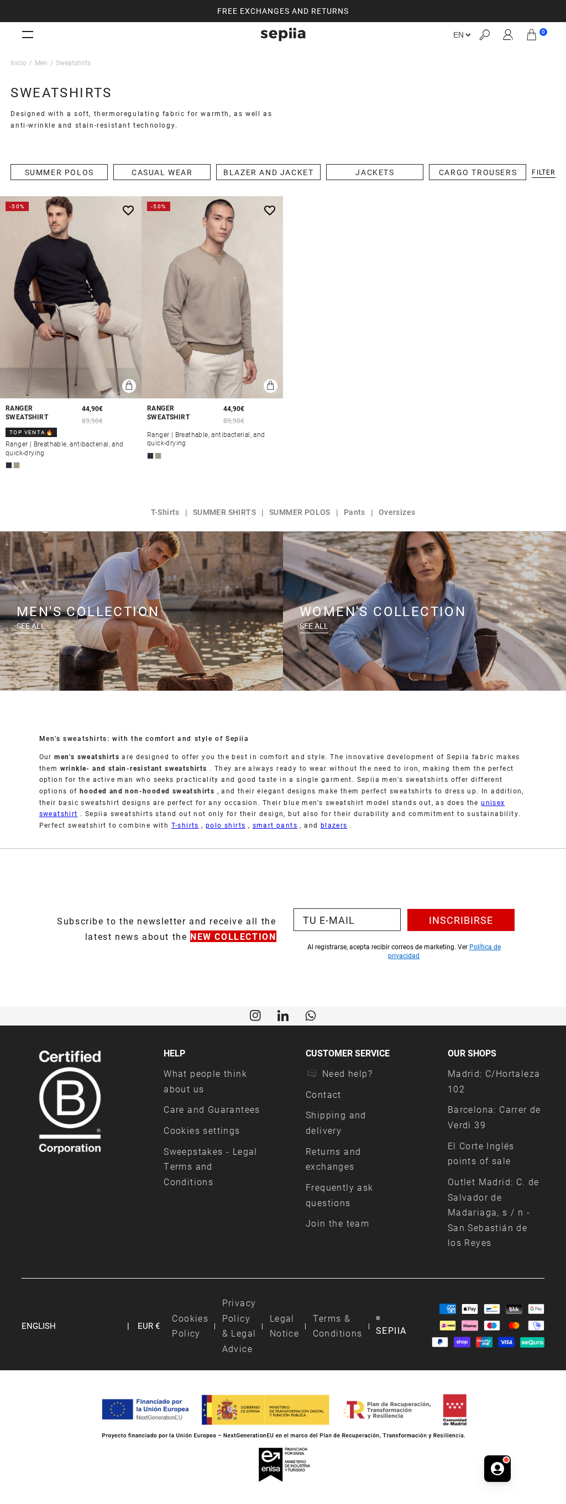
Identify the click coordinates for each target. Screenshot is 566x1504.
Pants (354, 512)
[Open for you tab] (497, 1468)
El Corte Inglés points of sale (481, 1153)
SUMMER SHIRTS (224, 512)
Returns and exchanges (333, 1158)
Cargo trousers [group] (478, 172)
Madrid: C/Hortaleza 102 (494, 1081)
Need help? (347, 1073)
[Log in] (508, 35)
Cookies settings (202, 1130)
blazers (334, 825)
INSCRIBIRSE (461, 920)
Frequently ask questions (340, 1194)
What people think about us (205, 1081)
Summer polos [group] (59, 172)
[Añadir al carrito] (129, 386)
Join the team (337, 1223)
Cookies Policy (190, 1325)
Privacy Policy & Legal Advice (239, 1325)
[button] (484, 34)
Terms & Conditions (338, 1325)
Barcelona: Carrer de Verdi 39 (494, 1116)
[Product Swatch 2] (16, 465)
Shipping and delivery (336, 1122)
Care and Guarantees (212, 1109)
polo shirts (225, 825)
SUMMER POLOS (300, 512)
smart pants (275, 825)
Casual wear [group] (162, 172)
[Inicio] (283, 34)
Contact (324, 1094)
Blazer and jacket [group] (268, 172)
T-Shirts (165, 512)
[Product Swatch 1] (9, 465)
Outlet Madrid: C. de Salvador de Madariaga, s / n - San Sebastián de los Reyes (493, 1212)
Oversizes (397, 512)
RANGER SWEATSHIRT (27, 412)
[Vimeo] (283, 1014)
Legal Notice (284, 1325)
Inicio (19, 62)
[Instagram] (255, 1014)
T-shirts (185, 825)
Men (41, 62)
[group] (283, 11)
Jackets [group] (374, 172)
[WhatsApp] (310, 1014)
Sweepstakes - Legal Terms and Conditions (211, 1166)
